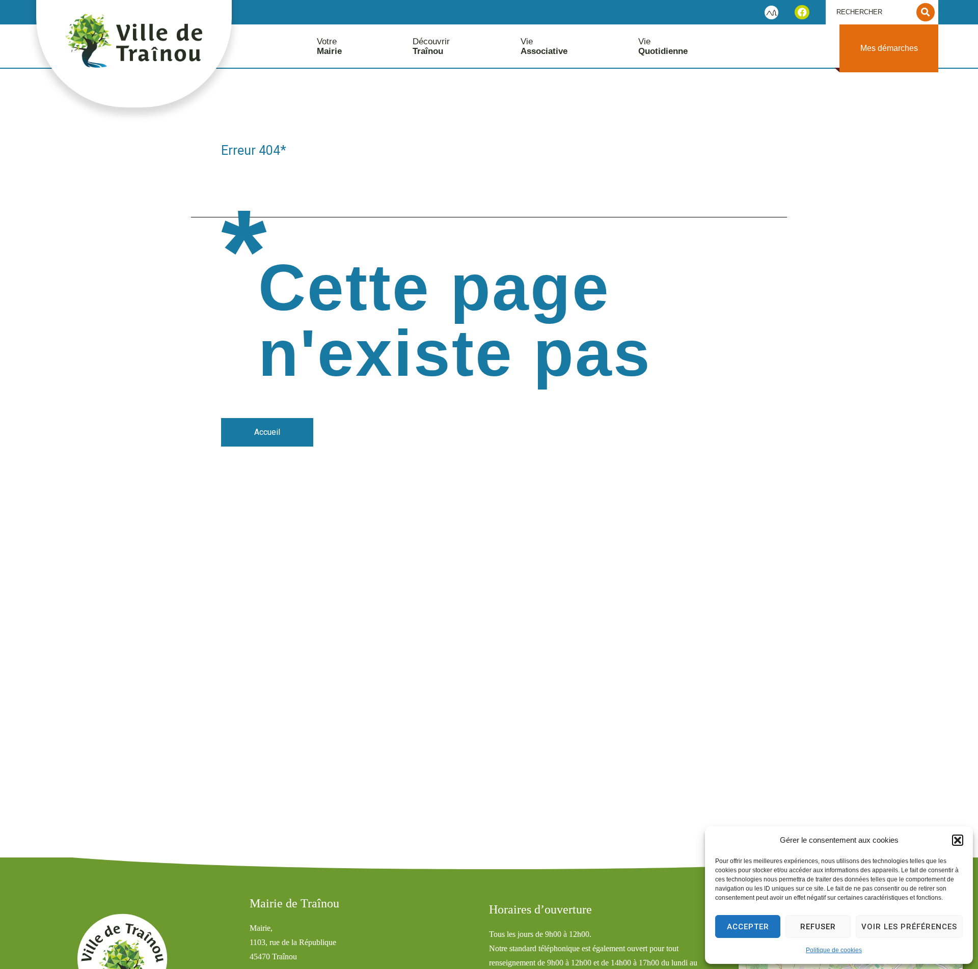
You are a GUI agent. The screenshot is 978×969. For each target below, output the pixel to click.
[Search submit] (925, 12)
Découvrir (431, 46)
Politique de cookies (834, 950)
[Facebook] (802, 12)
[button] (958, 840)
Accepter (748, 926)
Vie (544, 46)
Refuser (818, 926)
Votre (329, 46)
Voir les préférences (909, 926)
